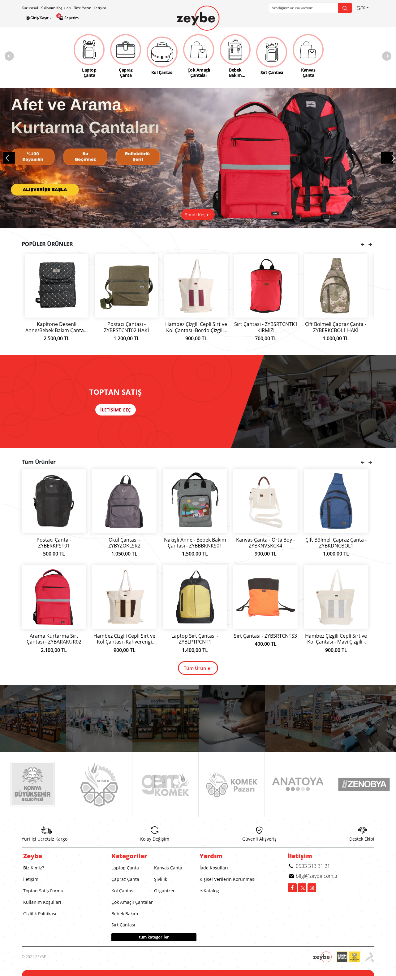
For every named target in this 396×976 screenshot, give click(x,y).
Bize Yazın (82, 8)
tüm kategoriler (154, 937)
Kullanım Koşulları (56, 8)
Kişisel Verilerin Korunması (228, 879)
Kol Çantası (123, 891)
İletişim (100, 8)
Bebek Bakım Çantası (124, 915)
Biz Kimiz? (33, 868)
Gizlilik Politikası (39, 914)
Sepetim (71, 17)
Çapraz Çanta (125, 879)
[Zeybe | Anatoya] (298, 784)
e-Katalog (209, 891)
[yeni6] (165, 718)
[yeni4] (298, 718)
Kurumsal (30, 8)
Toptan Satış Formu (43, 891)
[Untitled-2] (232, 718)
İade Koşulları (214, 868)
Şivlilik (160, 879)
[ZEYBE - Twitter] (302, 887)
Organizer (164, 891)
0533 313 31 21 (312, 866)
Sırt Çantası (123, 925)
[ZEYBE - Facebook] (292, 887)
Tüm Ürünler (198, 668)
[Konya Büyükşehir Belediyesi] (351, 957)
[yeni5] (33, 718)
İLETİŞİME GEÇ (115, 410)
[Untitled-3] (99, 718)
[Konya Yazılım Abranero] (369, 957)
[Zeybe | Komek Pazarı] (232, 784)
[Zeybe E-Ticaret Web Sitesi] (325, 957)
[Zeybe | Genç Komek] (165, 784)
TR (363, 8)
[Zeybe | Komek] (99, 784)
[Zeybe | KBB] (33, 784)
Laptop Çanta (125, 868)
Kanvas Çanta (168, 868)
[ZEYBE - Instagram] (312, 887)
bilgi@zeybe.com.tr (316, 876)
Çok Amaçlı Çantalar (132, 902)
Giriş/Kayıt (39, 17)
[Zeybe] (197, 18)
